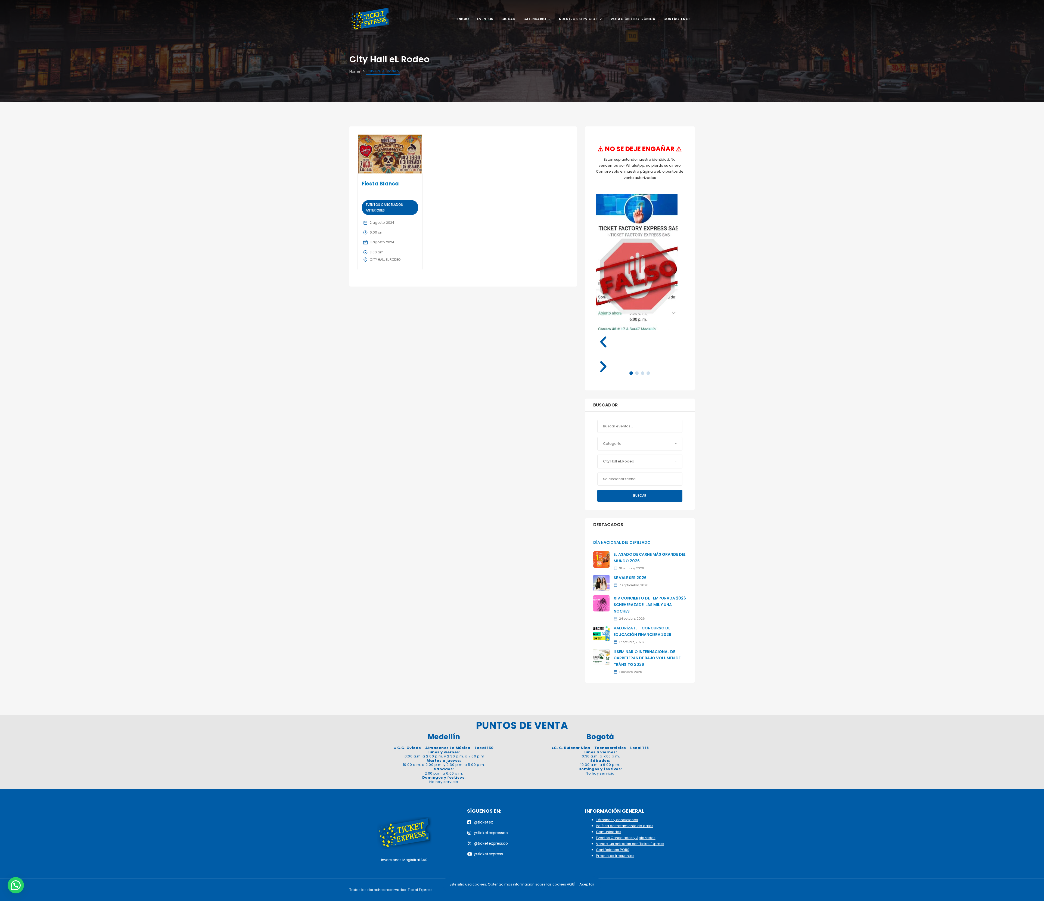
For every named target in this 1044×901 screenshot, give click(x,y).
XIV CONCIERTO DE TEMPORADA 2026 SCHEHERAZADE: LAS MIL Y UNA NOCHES (650, 604)
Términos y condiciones (617, 819)
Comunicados (608, 831)
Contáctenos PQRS (612, 849)
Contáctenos (677, 19)
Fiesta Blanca (380, 183)
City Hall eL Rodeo (385, 259)
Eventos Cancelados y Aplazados (625, 837)
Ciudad (508, 19)
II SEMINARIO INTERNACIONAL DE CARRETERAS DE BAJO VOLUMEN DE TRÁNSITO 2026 (647, 658)
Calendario (534, 19)
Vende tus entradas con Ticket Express (630, 843)
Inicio (463, 19)
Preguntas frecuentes (615, 855)
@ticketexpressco (491, 832)
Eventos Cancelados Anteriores (384, 207)
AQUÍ (571, 884)
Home (354, 71)
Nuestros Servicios (578, 19)
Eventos (485, 19)
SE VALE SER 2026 (630, 577)
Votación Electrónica (633, 19)
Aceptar (586, 884)
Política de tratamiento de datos (624, 825)
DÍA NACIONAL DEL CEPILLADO (622, 542)
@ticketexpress (488, 854)
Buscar (639, 495)
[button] (640, 342)
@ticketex (483, 822)
